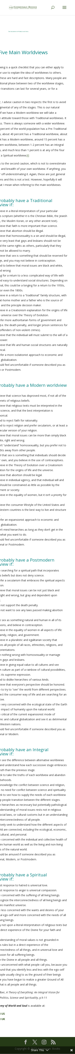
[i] (28, 155)
